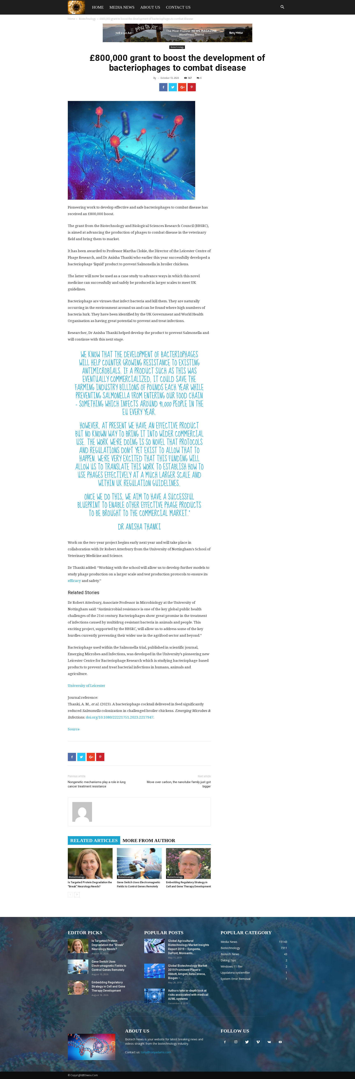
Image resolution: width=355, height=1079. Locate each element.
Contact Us (178, 7)
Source (74, 729)
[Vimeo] (258, 1042)
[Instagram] (236, 1042)
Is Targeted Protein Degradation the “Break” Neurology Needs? (108, 945)
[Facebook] (225, 1042)
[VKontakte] (269, 1042)
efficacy (74, 581)
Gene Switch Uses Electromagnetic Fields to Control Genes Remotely (109, 965)
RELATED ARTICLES (94, 840)
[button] (282, 7)
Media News (122, 7)
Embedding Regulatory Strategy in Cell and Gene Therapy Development (108, 986)
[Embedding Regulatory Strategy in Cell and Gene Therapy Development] (188, 863)
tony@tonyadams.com (156, 1052)
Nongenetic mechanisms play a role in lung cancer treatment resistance (97, 784)
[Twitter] (247, 1042)
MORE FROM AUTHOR (149, 840)
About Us (150, 7)
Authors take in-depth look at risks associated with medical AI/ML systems (188, 994)
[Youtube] (280, 1042)
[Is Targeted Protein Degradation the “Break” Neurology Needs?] (90, 863)
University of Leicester (86, 686)
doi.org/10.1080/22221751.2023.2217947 (119, 717)
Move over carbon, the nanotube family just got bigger (179, 784)
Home (98, 7)
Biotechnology (87, 19)
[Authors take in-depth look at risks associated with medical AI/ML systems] (154, 996)
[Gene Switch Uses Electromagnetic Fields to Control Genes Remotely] (139, 863)
